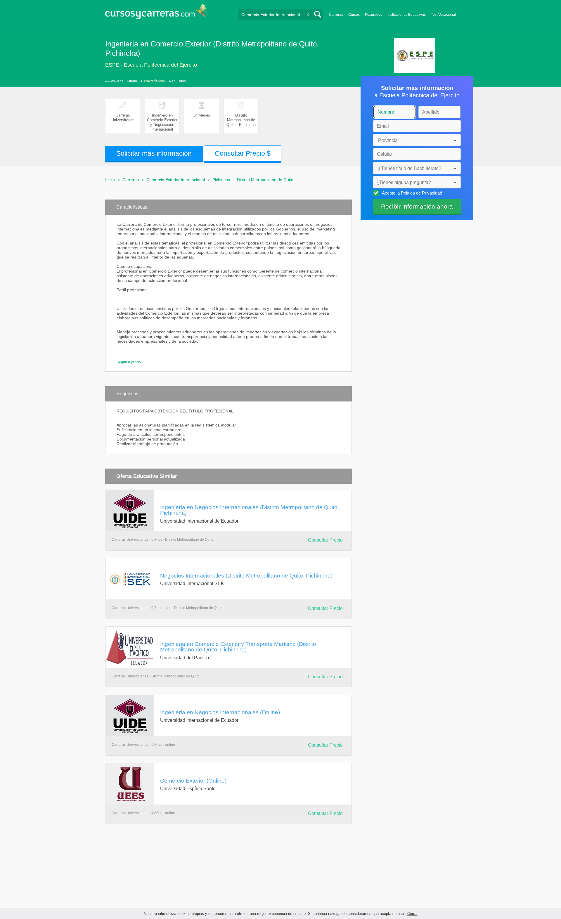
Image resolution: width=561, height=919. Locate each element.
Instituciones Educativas (406, 14)
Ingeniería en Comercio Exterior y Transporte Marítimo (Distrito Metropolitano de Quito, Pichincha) (238, 647)
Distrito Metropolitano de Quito (265, 179)
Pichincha (221, 179)
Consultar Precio (325, 539)
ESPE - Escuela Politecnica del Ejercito (151, 65)
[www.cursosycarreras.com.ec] (156, 13)
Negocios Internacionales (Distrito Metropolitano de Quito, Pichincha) (246, 575)
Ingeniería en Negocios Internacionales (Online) (220, 712)
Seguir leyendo (129, 362)
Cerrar (412, 913)
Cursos (354, 14)
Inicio (110, 179)
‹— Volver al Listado (121, 81)
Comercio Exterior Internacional (175, 179)
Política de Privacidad (421, 192)
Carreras (336, 14)
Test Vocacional (443, 14)
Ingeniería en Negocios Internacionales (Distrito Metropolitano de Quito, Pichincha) (249, 510)
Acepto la (412, 192)
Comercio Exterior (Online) (193, 780)
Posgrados (373, 14)
